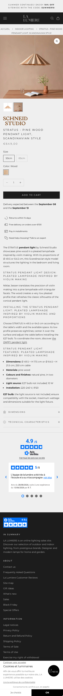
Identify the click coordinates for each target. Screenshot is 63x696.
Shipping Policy (12, 641)
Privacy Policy (11, 630)
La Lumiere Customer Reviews (20, 577)
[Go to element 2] (18, 107)
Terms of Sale (10, 646)
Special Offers (11, 610)
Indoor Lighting (24, 29)
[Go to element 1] (7, 107)
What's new (9, 593)
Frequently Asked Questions (19, 572)
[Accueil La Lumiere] (31, 18)
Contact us (9, 566)
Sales (6, 599)
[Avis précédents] (6, 477)
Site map (8, 583)
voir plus (47, 477)
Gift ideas (8, 588)
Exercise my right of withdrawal (21, 657)
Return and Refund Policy (17, 635)
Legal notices (10, 625)
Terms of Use (10, 652)
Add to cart (31, 195)
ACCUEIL (5, 29)
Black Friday (10, 604)
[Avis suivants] (57, 477)
